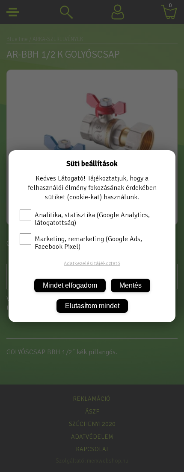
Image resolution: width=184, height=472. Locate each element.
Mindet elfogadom (70, 285)
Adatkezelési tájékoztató (92, 263)
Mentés (130, 285)
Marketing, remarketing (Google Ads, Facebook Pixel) (88, 243)
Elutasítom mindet (92, 305)
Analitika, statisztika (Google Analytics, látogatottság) (92, 219)
